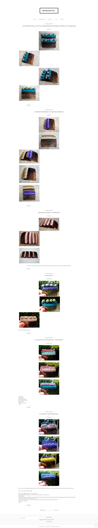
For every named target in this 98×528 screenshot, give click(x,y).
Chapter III (49, 275)
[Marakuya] (49, 10)
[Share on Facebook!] (66, 205)
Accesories (47, 23)
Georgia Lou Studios (56, 526)
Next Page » (56, 510)
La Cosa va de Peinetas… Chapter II (49, 340)
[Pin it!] (69, 205)
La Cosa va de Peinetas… (49, 414)
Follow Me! (49, 521)
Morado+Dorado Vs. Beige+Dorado (49, 112)
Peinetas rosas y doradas (49, 212)
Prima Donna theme (48, 526)
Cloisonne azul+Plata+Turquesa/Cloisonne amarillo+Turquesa (49, 26)
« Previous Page (42, 510)
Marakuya (51, 23)
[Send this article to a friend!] (73, 205)
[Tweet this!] (67, 205)
